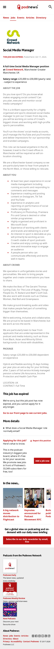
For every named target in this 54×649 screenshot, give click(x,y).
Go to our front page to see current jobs (25, 413)
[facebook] (36, 637)
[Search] (50, 8)
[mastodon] (33, 637)
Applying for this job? (15, 440)
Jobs (13, 17)
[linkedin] (39, 637)
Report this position (42, 440)
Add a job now (42, 461)
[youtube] (43, 637)
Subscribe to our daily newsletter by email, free (27, 540)
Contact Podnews (31, 641)
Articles (30, 17)
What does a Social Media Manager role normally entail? (25, 429)
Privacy (6, 641)
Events (20, 17)
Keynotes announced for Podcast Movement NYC (32, 515)
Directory (41, 17)
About (15, 638)
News (6, 17)
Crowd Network (14, 69)
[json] (46, 637)
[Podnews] (19, 7)
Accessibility (16, 641)
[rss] (49, 637)
